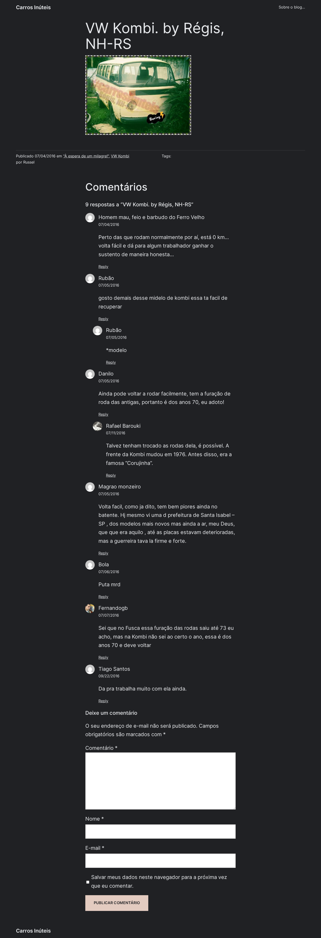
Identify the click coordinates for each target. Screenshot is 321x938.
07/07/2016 (108, 615)
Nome (94, 819)
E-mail (94, 848)
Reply (103, 266)
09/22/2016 (108, 676)
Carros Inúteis (33, 7)
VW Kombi (120, 156)
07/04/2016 (108, 224)
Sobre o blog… (292, 7)
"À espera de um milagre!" (86, 156)
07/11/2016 (115, 433)
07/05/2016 (108, 285)
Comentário (101, 748)
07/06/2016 (108, 572)
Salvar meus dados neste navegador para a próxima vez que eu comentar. (159, 881)
